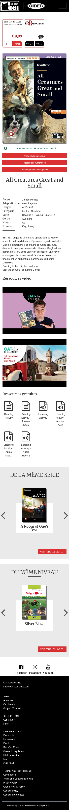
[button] (3, 514)
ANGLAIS (27, 207)
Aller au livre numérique (34, 155)
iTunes (39, 43)
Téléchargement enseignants (34, 169)
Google (29, 43)
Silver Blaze (34, 624)
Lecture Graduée (31, 211)
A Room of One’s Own (34, 528)
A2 (23, 222)
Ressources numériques (34, 162)
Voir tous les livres (52, 551)
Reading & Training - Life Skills (38, 214)
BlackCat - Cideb (22, 6)
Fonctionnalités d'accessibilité (36, 148)
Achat (17, 43)
